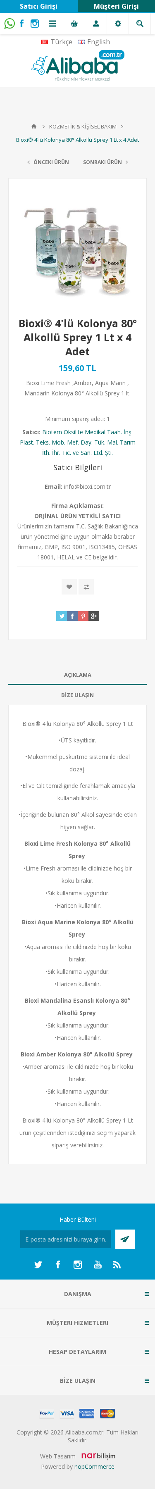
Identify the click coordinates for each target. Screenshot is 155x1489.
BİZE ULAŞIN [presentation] (77, 695)
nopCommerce (94, 1466)
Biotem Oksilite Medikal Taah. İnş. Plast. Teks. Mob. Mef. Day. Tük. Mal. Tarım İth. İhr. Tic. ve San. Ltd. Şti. (78, 442)
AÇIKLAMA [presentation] (77, 674)
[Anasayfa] (34, 126)
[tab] (77, 675)
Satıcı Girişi (38, 6)
